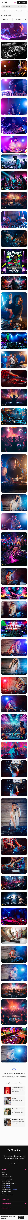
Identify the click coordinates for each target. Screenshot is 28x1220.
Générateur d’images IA (7, 1176)
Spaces (3, 1172)
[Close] (26, 1218)
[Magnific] (14, 1150)
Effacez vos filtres (20, 1076)
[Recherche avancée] (25, 19)
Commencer (5, 1199)
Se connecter (22, 2)
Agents (5, 1185)
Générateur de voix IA (7, 1180)
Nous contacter (6, 1208)
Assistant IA (4, 1174)
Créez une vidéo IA (19, 11)
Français (14, 1163)
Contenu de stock (6, 1181)
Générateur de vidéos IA (8, 1178)
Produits (4, 1169)
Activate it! (21, 1217)
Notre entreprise (6, 1203)
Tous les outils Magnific (7, 1195)
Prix (15, 2)
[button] (14, 1163)
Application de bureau (9, 1189)
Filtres (19, 19)
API (2, 1193)
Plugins (6, 1187)
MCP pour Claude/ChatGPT (8, 1183)
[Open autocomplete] (3, 6)
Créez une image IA (7, 11)
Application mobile (6, 1191)
